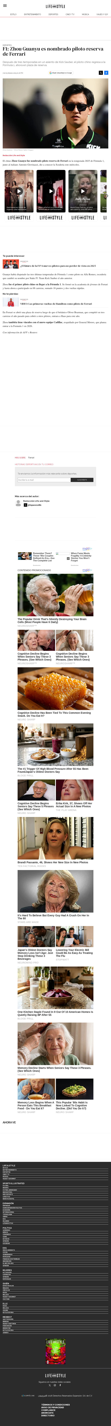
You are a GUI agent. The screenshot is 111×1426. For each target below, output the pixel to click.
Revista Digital (8, 1199)
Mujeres (6, 1221)
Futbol (6, 1185)
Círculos (6, 1290)
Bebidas (6, 1321)
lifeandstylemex (57, 1385)
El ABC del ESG (8, 1263)
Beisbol (6, 1187)
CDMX (5, 1236)
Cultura (6, 1299)
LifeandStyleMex (50, 1385)
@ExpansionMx (34, 505)
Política (7, 1228)
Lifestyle (6, 1196)
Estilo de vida (8, 1312)
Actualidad (7, 1272)
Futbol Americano (10, 1190)
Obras (5, 1216)
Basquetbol (7, 1192)
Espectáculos (8, 1285)
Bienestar (6, 1328)
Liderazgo (7, 1274)
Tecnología (7, 1214)
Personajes (7, 1326)
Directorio (48, 1415)
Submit (82, 480)
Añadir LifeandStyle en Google (62, 73)
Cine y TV (70, 14)
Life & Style (9, 1166)
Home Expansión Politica (12, 1208)
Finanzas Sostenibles (11, 1259)
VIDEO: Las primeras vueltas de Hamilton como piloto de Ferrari (56, 303)
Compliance (48, 1410)
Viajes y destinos (9, 1323)
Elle (5, 1304)
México (5, 1232)
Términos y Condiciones (55, 1405)
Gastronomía (8, 1319)
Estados (6, 1239)
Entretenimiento (32, 14)
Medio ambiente (9, 1250)
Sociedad (6, 1243)
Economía (6, 1210)
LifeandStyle (8, 1223)
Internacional (8, 1212)
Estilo (13, 14)
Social (5, 1252)
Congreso (7, 1234)
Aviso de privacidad (52, 1407)
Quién (6, 1284)
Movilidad (6, 1256)
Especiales (7, 1279)
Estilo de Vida (8, 1330)
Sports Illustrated (13, 1183)
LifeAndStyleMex (62, 1385)
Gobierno (6, 1230)
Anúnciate (47, 1413)
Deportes (53, 14)
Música (85, 14)
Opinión (6, 1241)
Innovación (7, 1261)
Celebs (5, 1310)
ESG (4, 1219)
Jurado (5, 1332)
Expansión (8, 1203)
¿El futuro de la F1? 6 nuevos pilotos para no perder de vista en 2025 (58, 266)
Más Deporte (8, 1194)
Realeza (6, 1288)
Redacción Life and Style (36, 501)
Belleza (6, 1294)
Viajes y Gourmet (9, 1178)
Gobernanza (7, 1254)
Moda (5, 1292)
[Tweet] (101, 73)
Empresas (6, 1205)
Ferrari (31, 457)
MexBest (7, 1317)
